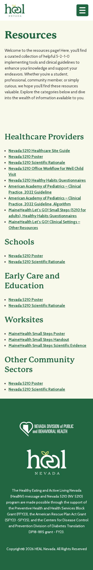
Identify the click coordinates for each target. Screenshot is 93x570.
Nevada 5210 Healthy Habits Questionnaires (47, 180)
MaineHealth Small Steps (31, 345)
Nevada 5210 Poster (26, 156)
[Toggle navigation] (82, 10)
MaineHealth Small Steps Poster (37, 333)
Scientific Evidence (69, 345)
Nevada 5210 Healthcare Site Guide (39, 150)
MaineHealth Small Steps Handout (39, 339)
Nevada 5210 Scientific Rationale (37, 162)
